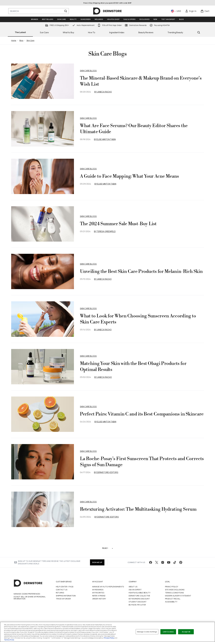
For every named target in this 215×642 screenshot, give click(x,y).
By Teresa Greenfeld (105, 231)
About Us (133, 586)
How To (91, 32)
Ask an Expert (135, 589)
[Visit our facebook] (151, 562)
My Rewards (97, 589)
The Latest (20, 32)
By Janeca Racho (103, 91)
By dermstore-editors (106, 472)
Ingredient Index (116, 32)
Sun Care (44, 32)
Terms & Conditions (174, 592)
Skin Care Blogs (88, 70)
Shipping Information (66, 595)
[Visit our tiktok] (175, 562)
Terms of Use (9, 640)
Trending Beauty (175, 32)
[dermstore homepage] (107, 11)
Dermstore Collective (139, 595)
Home (13, 40)
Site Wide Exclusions (175, 589)
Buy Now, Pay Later (137, 605)
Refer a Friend (99, 595)
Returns (60, 592)
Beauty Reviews (145, 32)
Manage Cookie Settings (147, 631)
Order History (99, 598)
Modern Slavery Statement (178, 595)
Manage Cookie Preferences (27, 594)
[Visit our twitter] (157, 562)
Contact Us (61, 589)
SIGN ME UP (97, 562)
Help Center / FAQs (64, 586)
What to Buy (68, 32)
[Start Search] (65, 11)
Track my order (63, 598)
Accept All (186, 631)
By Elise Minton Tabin (105, 139)
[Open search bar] (198, 32)
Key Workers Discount (139, 598)
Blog (21, 40)
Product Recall (172, 598)
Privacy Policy (171, 586)
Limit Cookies (168, 631)
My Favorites (98, 592)
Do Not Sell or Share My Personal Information (29, 598)
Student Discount (138, 601)
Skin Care (30, 40)
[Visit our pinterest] (181, 562)
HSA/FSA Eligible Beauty (139, 592)
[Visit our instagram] (163, 562)
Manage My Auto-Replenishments (108, 586)
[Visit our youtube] (169, 562)
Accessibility (171, 601)
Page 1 (105, 548)
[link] (191, 11)
